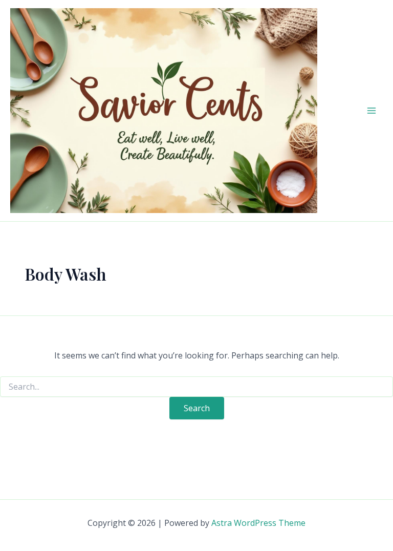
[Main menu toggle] (371, 110)
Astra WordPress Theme (258, 522)
